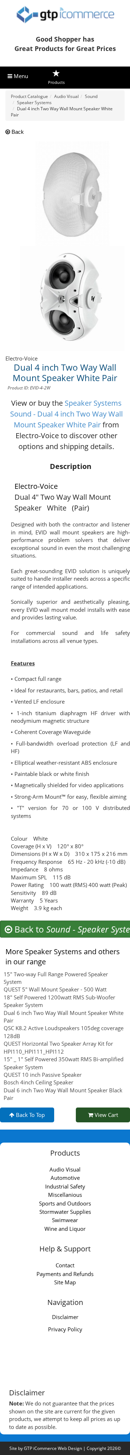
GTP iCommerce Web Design (53, 1448)
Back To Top (29, 1114)
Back (17, 132)
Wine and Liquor (65, 1228)
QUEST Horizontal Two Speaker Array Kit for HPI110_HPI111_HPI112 (58, 1047)
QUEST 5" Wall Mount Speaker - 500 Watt (55, 989)
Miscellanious (65, 1194)
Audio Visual (65, 1169)
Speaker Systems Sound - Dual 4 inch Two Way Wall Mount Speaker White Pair (66, 414)
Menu (20, 76)
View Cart (105, 1114)
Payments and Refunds (65, 1273)
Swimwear (65, 1220)
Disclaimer (65, 1316)
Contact (65, 1265)
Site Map (65, 1282)
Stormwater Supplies (65, 1211)
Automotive (65, 1177)
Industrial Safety (65, 1186)
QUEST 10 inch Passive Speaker (43, 1074)
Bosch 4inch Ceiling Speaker (38, 1082)
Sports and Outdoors (65, 1203)
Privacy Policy (65, 1329)
